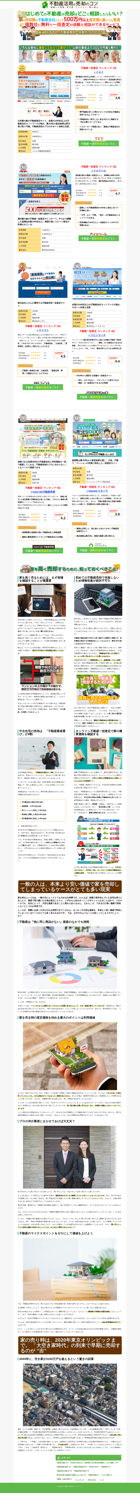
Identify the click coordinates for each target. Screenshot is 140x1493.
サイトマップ (79, 1480)
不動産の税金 (92, 1475)
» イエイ (99, 72)
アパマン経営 (105, 1475)
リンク (102, 1480)
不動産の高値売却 (79, 1467)
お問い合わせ (92, 1480)
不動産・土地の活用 (63, 1479)
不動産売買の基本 (62, 1467)
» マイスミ (43, 330)
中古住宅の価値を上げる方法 (106, 666)
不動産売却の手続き (80, 1471)
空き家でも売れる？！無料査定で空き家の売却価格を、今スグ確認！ (92, 1462)
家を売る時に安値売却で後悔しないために (70, 1475)
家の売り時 (93, 1467)
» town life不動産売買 (43, 492)
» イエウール (98, 170)
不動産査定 (104, 1467)
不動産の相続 (61, 1462)
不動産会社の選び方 (63, 1471)
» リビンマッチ (97, 335)
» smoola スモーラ (97, 491)
